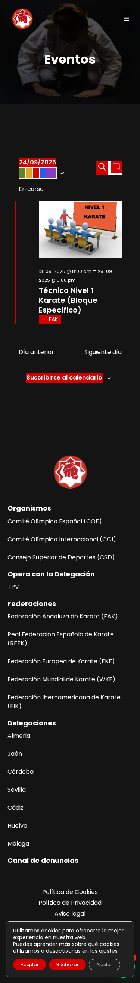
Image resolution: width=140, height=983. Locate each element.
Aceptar (29, 964)
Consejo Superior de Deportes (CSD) (61, 557)
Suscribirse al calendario (64, 377)
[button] (57, 173)
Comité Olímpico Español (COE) (54, 521)
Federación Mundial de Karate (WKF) (61, 679)
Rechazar (67, 964)
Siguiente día (103, 352)
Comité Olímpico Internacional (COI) (61, 539)
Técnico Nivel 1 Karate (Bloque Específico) (68, 300)
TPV (13, 586)
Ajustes (104, 964)
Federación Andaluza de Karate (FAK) (62, 616)
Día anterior (36, 352)
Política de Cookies (70, 892)
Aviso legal (70, 913)
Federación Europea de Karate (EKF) (61, 661)
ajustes (108, 950)
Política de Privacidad (70, 902)
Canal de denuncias (42, 860)
